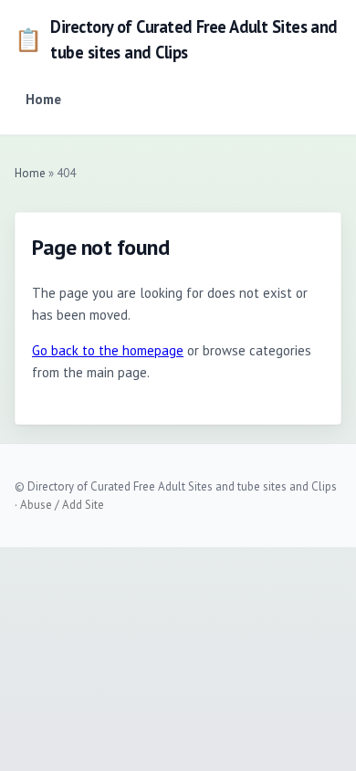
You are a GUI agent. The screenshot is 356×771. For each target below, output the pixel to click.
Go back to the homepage (107, 350)
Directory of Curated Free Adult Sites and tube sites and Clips (176, 39)
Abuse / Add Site (62, 504)
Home (43, 99)
